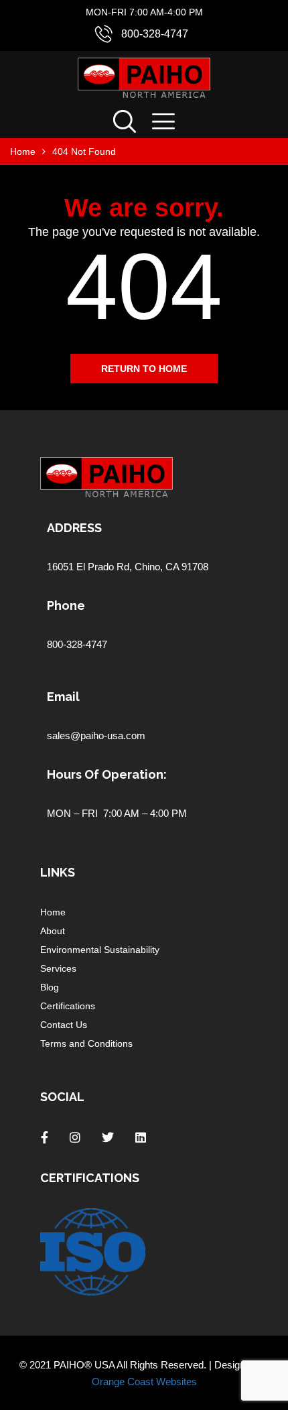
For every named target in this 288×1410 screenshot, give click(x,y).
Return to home (144, 368)
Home (53, 912)
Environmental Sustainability (99, 949)
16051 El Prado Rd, (91, 566)
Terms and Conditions (86, 1043)
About (52, 930)
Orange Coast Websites (144, 1381)
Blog (49, 987)
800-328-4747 (154, 34)
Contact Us (63, 1024)
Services (58, 968)
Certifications (67, 1006)
